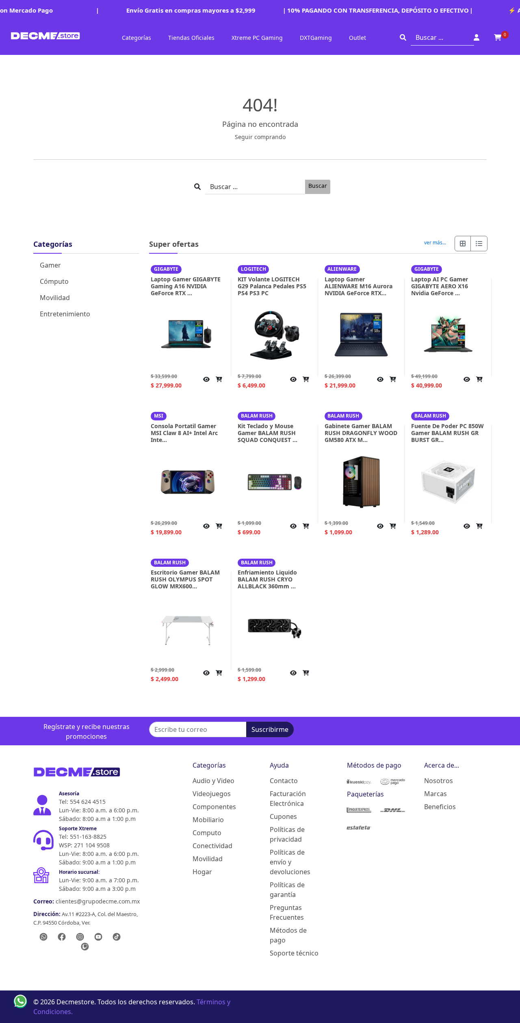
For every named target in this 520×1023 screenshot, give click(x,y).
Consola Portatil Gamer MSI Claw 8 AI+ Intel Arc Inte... (184, 433)
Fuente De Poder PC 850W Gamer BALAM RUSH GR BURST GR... (447, 433)
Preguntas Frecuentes (287, 912)
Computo (207, 832)
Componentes (214, 806)
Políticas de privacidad (287, 834)
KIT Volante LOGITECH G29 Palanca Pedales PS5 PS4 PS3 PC (272, 286)
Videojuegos (212, 793)
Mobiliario (208, 819)
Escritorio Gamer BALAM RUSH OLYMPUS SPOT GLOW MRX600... (185, 579)
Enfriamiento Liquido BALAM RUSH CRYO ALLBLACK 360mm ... (267, 579)
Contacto (284, 780)
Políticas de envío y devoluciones (290, 862)
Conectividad (212, 845)
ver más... (435, 243)
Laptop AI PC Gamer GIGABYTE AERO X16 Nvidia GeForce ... (439, 286)
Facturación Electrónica (288, 798)
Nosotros (438, 780)
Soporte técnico (294, 953)
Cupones (283, 816)
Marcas (435, 793)
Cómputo (54, 281)
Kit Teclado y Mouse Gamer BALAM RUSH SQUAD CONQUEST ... (267, 433)
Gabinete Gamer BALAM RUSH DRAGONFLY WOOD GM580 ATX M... (361, 433)
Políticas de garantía (287, 889)
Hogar (202, 871)
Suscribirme (269, 729)
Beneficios (440, 806)
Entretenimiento (65, 313)
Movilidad (55, 297)
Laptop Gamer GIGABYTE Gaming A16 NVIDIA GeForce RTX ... (186, 286)
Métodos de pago (288, 935)
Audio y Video (213, 780)
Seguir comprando (260, 137)
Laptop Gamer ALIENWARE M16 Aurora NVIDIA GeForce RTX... (358, 286)
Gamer (50, 265)
